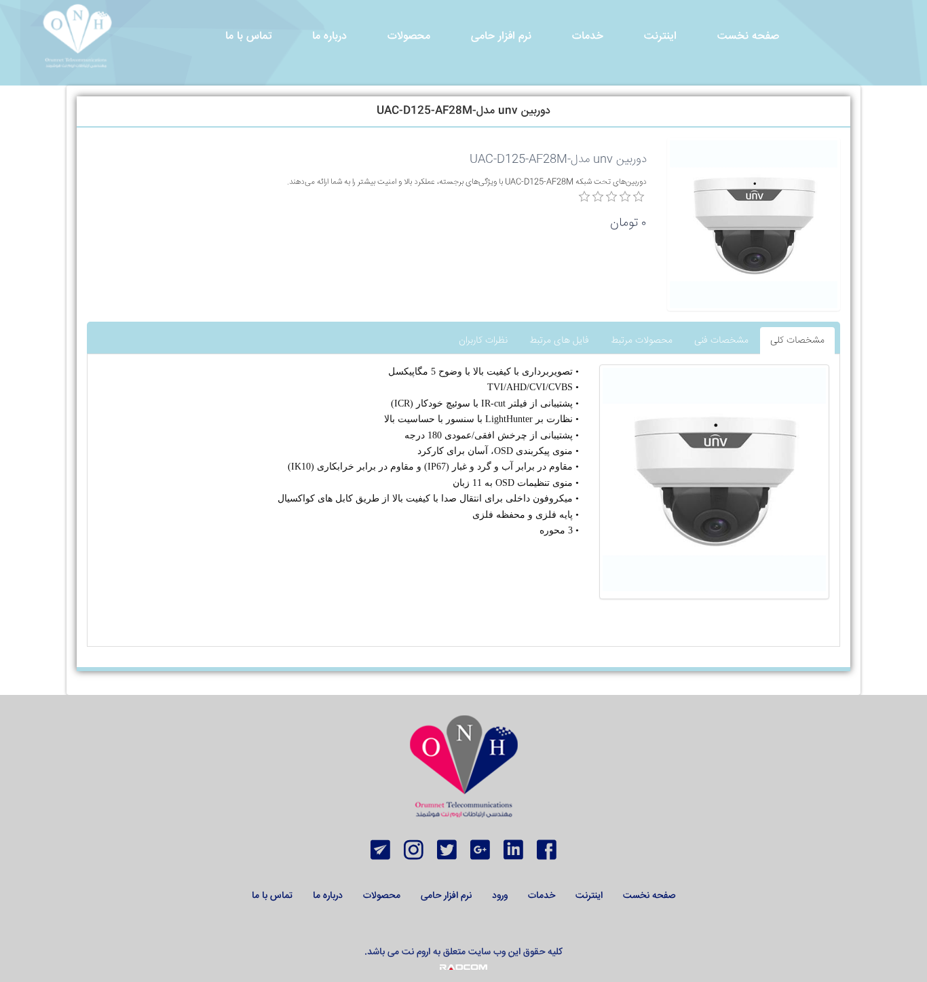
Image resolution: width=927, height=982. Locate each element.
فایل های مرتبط (559, 340)
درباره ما (328, 895)
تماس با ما (272, 895)
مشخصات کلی (797, 340)
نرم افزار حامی (446, 895)
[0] (584, 197)
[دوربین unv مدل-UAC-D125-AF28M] (714, 479)
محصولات (381, 895)
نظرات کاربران (483, 340)
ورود (500, 895)
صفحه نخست (649, 895)
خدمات (541, 895)
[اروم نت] (77, 36)
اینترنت (589, 895)
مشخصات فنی (721, 340)
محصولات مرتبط (642, 340)
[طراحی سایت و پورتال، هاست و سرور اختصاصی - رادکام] (463, 967)
